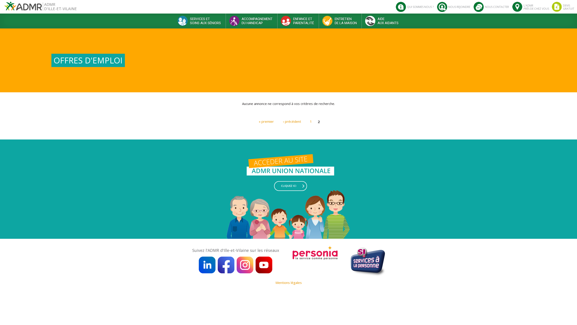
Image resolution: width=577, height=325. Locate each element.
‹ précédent (292, 121)
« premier (266, 121)
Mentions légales (288, 282)
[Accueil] (23, 8)
